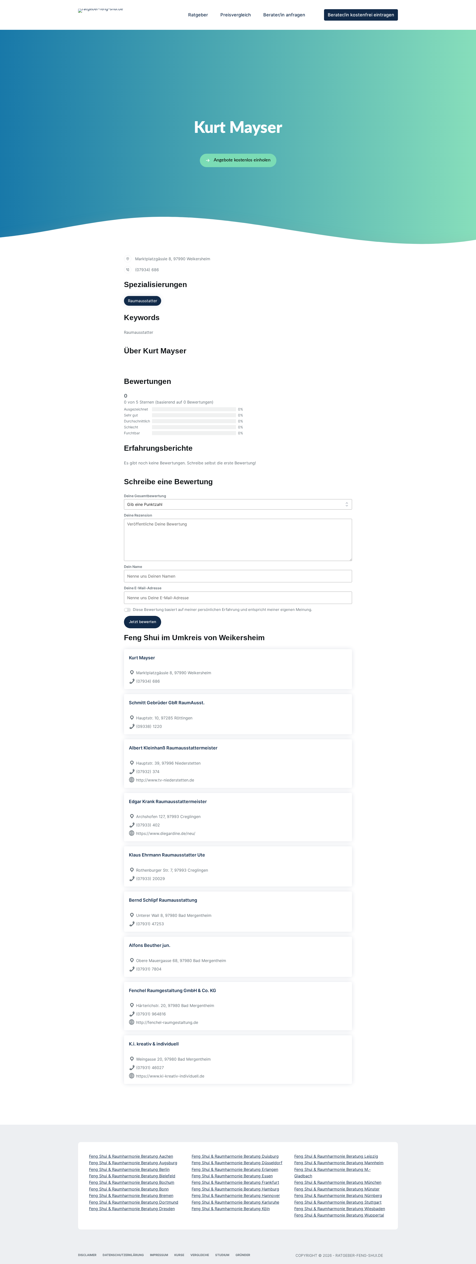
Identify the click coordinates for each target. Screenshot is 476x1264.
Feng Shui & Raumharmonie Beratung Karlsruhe (235, 1202)
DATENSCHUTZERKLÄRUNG (123, 1255)
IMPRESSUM (159, 1255)
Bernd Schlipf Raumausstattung (163, 900)
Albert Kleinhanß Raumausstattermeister (173, 747)
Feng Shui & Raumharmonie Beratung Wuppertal (339, 1215)
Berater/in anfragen (284, 14)
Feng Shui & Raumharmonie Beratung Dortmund (133, 1202)
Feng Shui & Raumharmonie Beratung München (337, 1182)
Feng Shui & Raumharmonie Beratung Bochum (131, 1182)
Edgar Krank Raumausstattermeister (168, 801)
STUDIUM (222, 1255)
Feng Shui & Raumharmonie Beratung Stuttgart (338, 1202)
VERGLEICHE (199, 1255)
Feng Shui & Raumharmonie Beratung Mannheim (339, 1162)
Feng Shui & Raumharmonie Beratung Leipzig (336, 1156)
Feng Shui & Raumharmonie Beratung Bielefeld (132, 1175)
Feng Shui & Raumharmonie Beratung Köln (231, 1208)
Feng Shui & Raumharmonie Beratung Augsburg (133, 1162)
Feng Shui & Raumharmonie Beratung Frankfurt (235, 1182)
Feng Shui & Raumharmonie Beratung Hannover (236, 1195)
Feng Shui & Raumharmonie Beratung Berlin (129, 1169)
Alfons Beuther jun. (149, 945)
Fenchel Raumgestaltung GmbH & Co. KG (172, 990)
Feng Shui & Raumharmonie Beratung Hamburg (235, 1189)
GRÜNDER (243, 1255)
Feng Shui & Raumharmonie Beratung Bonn (129, 1189)
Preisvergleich (235, 14)
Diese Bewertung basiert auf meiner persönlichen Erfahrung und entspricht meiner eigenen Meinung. (222, 609)
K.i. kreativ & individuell (154, 1043)
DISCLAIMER (87, 1255)
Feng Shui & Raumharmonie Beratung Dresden (132, 1208)
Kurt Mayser (142, 657)
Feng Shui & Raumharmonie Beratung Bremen (131, 1195)
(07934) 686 (147, 269)
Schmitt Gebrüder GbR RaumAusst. (167, 702)
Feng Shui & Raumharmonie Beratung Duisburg (235, 1156)
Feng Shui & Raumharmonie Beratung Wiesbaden (339, 1208)
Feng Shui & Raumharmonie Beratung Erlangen (235, 1169)
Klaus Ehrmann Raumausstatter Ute (167, 854)
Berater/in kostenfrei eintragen (361, 14)
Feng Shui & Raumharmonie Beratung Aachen (131, 1156)
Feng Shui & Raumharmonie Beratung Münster (337, 1189)
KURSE (179, 1255)
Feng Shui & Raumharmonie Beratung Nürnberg (338, 1195)
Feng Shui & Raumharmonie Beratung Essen (232, 1175)
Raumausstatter (142, 300)
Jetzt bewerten (142, 621)
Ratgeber (198, 14)
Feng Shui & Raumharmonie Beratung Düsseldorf (237, 1162)
